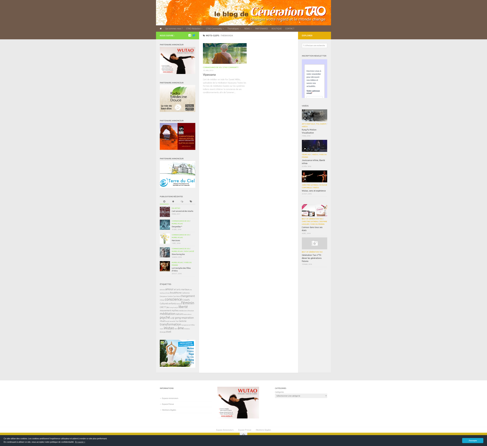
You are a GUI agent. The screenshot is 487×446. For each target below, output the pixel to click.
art (175, 289)
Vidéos (305, 126)
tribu (193, 325)
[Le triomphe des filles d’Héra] (165, 266)
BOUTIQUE (277, 28)
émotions (187, 329)
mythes (175, 310)
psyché (165, 317)
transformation (170, 324)
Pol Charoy (321, 124)
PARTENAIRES (261, 28)
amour (169, 289)
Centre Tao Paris (173, 296)
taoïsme (182, 321)
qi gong (176, 317)
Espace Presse (168, 404)
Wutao (169, 328)
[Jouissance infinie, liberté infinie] (314, 146)
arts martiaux (183, 289)
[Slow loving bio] (165, 252)
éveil (168, 331)
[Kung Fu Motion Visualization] (314, 115)
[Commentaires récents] (182, 201)
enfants (172, 303)
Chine (162, 300)
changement (187, 295)
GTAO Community (214, 28)
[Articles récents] (164, 201)
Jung (171, 307)
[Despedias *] (165, 225)
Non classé (189, 251)
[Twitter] (193, 35)
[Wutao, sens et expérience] (314, 176)
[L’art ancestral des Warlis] (165, 212)
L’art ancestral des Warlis (182, 211)
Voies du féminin (317, 224)
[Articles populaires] (173, 201)
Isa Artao (176, 208)
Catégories (279, 392)
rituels (163, 321)
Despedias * (177, 226)
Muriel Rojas (177, 223)
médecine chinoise (186, 311)
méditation (167, 313)
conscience (173, 299)
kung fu (175, 307)
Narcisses (176, 240)
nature (179, 314)
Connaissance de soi (212, 67)
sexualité (172, 321)
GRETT (163, 307)
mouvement (165, 310)
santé (167, 321)
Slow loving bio (178, 254)
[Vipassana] (225, 53)
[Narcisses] (165, 238)
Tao (177, 321)
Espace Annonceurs (170, 398)
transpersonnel (186, 325)
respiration (187, 317)
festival (179, 304)
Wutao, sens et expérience (314, 191)
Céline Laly (306, 154)
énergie (163, 332)
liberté (183, 307)
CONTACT (289, 28)
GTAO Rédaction (193, 28)
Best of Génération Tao (312, 219)
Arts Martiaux (308, 124)
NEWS (247, 28)
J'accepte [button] (473, 441)
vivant (161, 329)
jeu (168, 307)
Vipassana (209, 74)
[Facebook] (189, 35)
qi (171, 318)
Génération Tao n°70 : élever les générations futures (312, 258)
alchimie (162, 289)
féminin (187, 303)
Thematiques (233, 28)
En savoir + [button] (80, 442)
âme (181, 328)
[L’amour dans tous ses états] (314, 210)
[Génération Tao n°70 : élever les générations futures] (314, 243)
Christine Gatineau (310, 185)
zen (176, 329)
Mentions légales (169, 410)
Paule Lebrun (187, 314)
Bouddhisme (175, 293)
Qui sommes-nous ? (173, 28)
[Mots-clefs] (190, 201)
